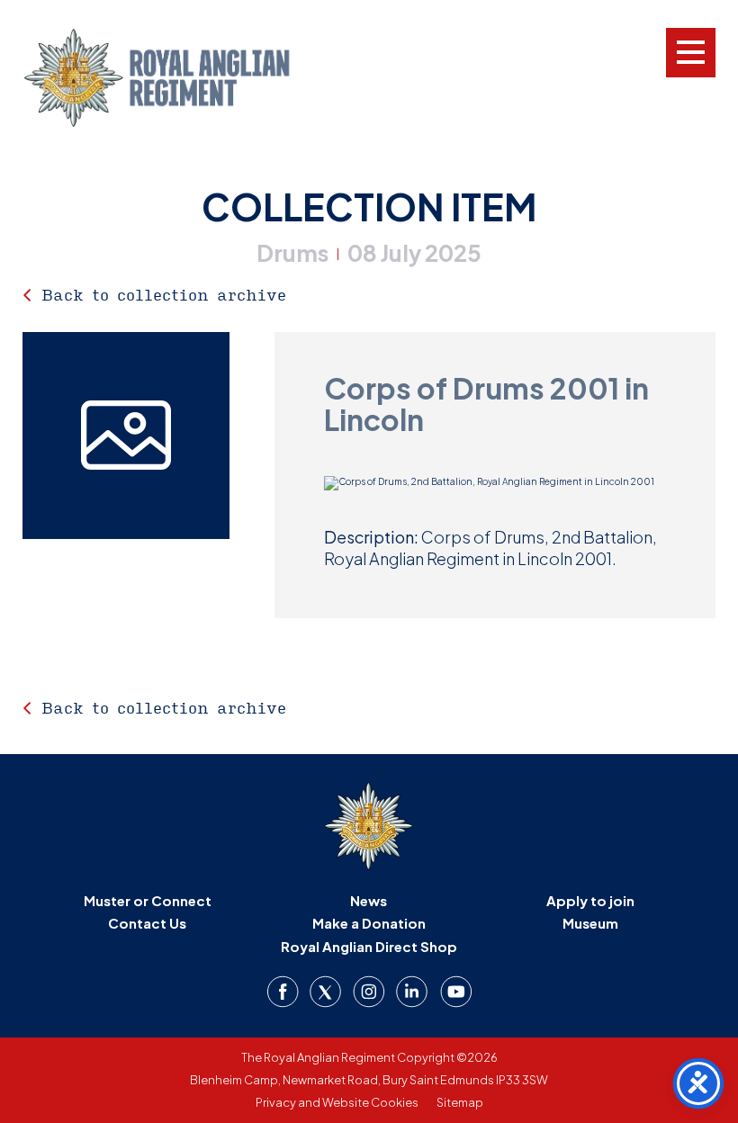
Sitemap (459, 1102)
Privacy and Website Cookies (337, 1102)
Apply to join (590, 900)
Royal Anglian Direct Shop (369, 946)
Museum (590, 922)
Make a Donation (369, 922)
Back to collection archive (163, 295)
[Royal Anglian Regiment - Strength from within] (180, 78)
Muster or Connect (148, 900)
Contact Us (147, 922)
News (368, 900)
